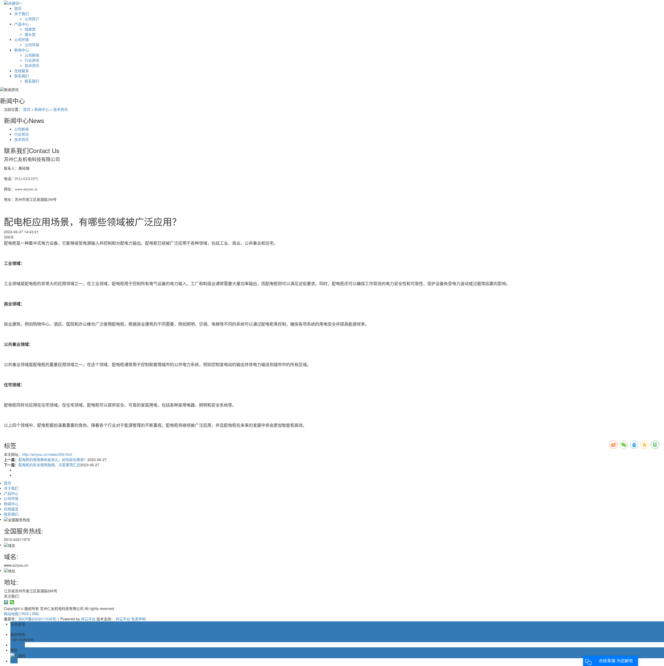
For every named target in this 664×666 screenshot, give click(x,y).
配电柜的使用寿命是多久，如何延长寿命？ (52, 459)
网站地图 (11, 613)
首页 (18, 8)
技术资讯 (32, 65)
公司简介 (32, 18)
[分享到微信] (12, 602)
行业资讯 (32, 60)
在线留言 (21, 70)
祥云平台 (88, 618)
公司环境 (21, 39)
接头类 (30, 34)
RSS (25, 613)
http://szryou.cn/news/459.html (47, 454)
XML (35, 613)
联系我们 (21, 75)
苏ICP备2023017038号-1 (38, 618)
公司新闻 (32, 55)
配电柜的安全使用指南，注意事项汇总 (49, 464)
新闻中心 (21, 49)
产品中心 (21, 23)
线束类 (30, 29)
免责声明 (138, 618)
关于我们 (21, 13)
